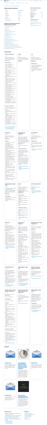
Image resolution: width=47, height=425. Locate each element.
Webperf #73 (34, 363)
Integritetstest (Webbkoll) (9, 31)
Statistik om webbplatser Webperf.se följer (11, 417)
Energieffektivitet (7, 42)
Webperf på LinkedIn (28, 416)
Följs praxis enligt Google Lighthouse (10, 44)
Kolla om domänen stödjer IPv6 (10, 126)
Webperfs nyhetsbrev (28, 413)
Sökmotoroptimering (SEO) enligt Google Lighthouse (13, 47)
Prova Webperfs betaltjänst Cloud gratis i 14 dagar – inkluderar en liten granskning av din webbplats (22, 365)
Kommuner (11, 5)
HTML (6, 27)
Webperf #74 (8, 363)
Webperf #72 (8, 395)
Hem (5, 5)
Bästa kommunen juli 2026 (33, 21)
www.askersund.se (21, 10)
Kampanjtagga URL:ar (8, 415)
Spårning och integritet (8, 39)
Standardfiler (7, 33)
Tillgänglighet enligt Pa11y (9, 48)
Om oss (23, 2)
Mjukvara (6, 38)
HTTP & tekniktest (7, 26)
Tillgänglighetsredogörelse (9, 34)
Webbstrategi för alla (9, 422)
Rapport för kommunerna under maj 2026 (35, 25)
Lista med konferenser (9, 423)
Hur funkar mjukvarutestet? (10, 246)
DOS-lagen (8, 188)
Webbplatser (6, 2)
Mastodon (30, 415)
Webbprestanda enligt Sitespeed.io (10, 40)
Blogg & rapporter (12, 2)
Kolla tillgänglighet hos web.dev (23, 283)
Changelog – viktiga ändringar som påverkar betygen (13, 418)
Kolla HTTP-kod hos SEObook (36, 190)
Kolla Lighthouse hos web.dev (36, 278)
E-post (6, 35)
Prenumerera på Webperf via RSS (30, 414)
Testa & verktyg (18, 2)
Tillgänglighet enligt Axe (8, 43)
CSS (5, 29)
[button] (32, 1)
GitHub (26, 417)
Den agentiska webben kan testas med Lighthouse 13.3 (23, 396)
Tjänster (26, 2)
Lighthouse (6, 30)
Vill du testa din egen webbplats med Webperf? (12, 413)
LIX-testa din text (7, 416)
